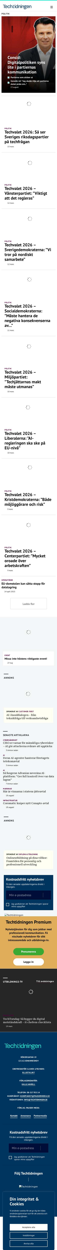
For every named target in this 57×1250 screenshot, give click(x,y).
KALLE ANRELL (28, 1084)
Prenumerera (28, 951)
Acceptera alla (28, 1227)
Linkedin (33, 1179)
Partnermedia (40, 1115)
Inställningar (29, 1235)
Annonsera (26, 1115)
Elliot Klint (28, 1072)
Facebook (24, 1179)
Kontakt (13, 1115)
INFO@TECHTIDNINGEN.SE (35, 1099)
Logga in (28, 962)
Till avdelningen (45, 981)
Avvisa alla (29, 1243)
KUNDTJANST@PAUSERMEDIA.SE (35, 1096)
